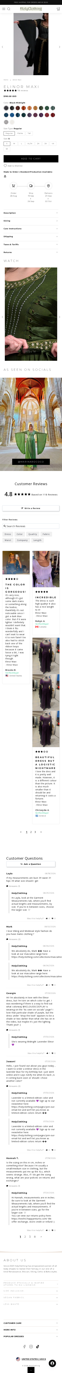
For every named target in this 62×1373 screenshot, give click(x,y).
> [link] (41, 1236)
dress (8, 534)
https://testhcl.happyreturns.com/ (29, 1218)
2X (38, 144)
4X (53, 144)
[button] (3, 8)
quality (32, 534)
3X (46, 144)
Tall (29, 133)
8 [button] (35, 1236)
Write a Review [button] (32, 508)
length (38, 540)
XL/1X (30, 144)
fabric (46, 534)
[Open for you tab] (52, 1363)
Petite (20, 133)
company (22, 540)
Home (6, 80)
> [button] (41, 832)
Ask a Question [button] (32, 864)
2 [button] (25, 1236)
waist (8, 540)
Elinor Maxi (11, 661)
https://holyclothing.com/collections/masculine (37, 956)
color (20, 534)
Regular (9, 133)
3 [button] (30, 1236)
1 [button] (20, 1236)
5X (7, 149)
